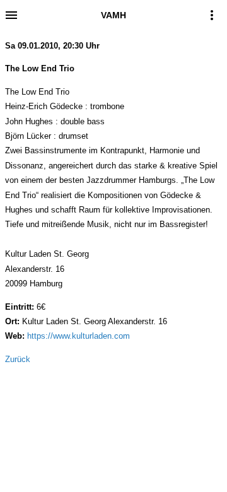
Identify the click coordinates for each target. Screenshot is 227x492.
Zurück (17, 359)
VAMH (113, 15)
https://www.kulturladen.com (78, 336)
